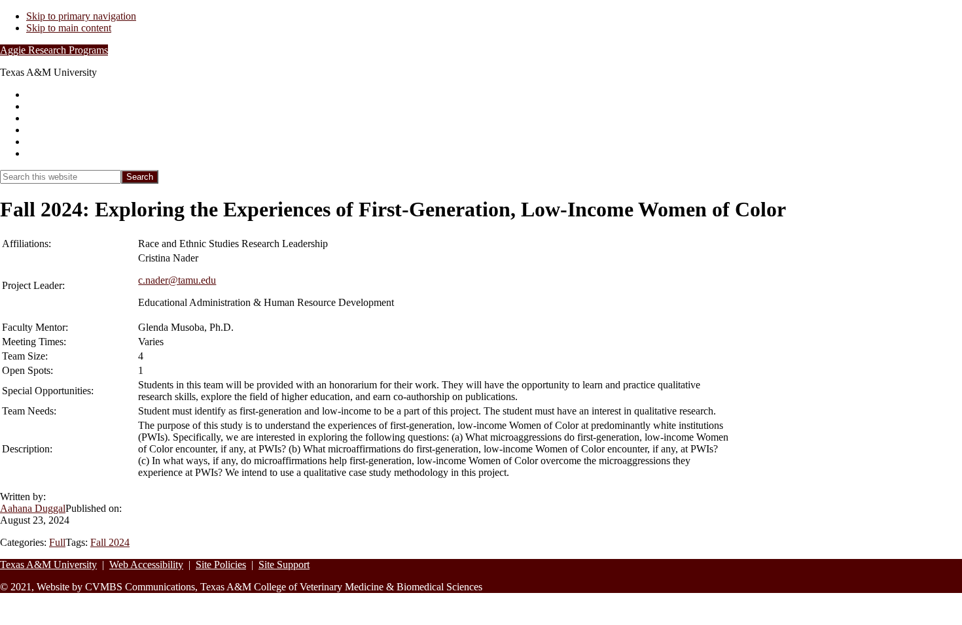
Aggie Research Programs (54, 50)
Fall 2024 (110, 542)
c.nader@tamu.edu (177, 280)
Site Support (284, 564)
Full (57, 542)
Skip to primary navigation (81, 16)
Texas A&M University (48, 564)
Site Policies (221, 564)
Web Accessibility (146, 564)
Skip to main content (68, 27)
